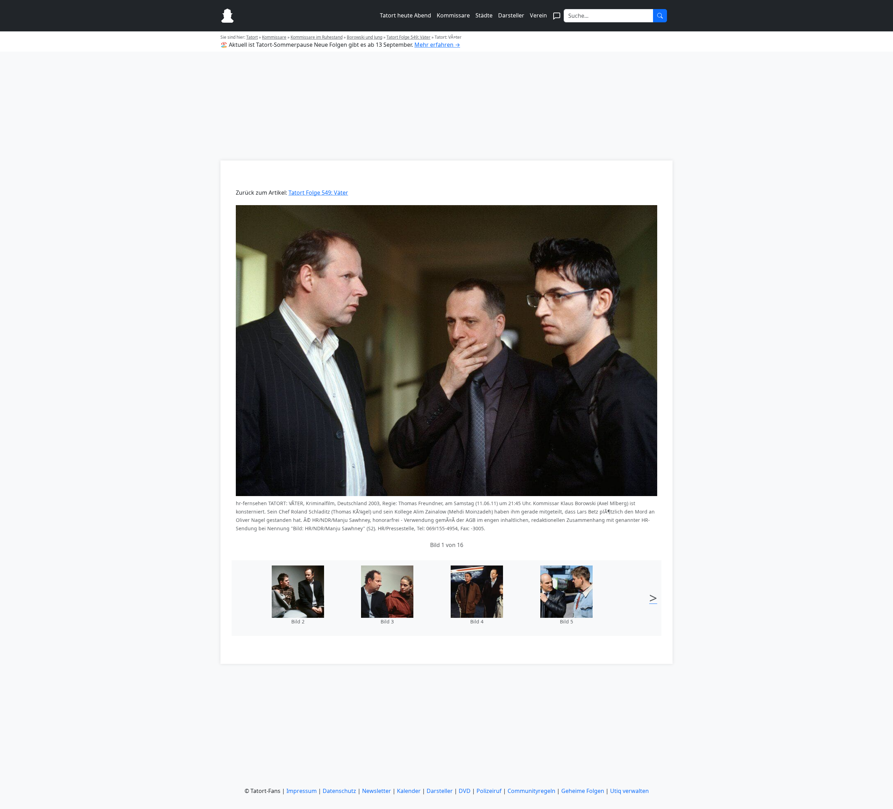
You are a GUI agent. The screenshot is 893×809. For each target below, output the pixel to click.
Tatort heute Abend (405, 15)
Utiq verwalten (629, 791)
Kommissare (453, 15)
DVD (465, 791)
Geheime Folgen (582, 791)
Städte (484, 15)
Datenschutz (339, 791)
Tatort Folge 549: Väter (408, 37)
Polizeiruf (489, 791)
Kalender (409, 791)
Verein (538, 15)
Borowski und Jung (364, 37)
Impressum (301, 791)
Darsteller (511, 15)
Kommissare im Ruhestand (317, 37)
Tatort (252, 37)
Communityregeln (531, 791)
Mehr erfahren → (437, 44)
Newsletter (376, 791)
